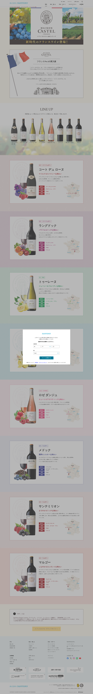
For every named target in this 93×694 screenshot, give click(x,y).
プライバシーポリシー (43, 362)
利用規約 (36, 362)
